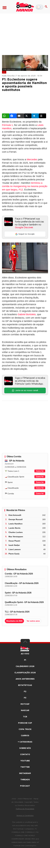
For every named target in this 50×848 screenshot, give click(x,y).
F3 (25, 698)
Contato (25, 754)
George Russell (16, 519)
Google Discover (24, 227)
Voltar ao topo (25, 642)
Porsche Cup (25, 723)
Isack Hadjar (14, 545)
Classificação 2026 (25, 673)
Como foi (40, 471)
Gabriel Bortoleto (27, 314)
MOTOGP (25, 704)
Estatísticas (25, 685)
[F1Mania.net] (25, 6)
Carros (25, 736)
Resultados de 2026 (14, 621)
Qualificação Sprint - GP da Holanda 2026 (24, 602)
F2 (25, 692)
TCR (25, 717)
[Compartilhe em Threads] (42, 115)
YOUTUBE (25, 761)
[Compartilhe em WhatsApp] (5, 115)
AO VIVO (25, 654)
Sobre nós (25, 748)
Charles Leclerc (16, 532)
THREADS (25, 780)
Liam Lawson (15, 549)
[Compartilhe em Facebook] (13, 115)
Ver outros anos (33, 621)
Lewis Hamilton (16, 524)
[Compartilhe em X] (27, 115)
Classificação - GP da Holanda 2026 (21, 583)
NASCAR (25, 710)
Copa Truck (25, 729)
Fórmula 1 (7, 125)
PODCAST (25, 786)
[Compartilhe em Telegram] (35, 115)
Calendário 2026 (25, 666)
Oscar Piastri (14, 541)
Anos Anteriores (25, 679)
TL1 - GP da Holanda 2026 (17, 612)
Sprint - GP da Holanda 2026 (18, 593)
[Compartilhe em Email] (20, 115)
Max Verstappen (16, 536)
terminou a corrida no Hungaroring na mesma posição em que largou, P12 (24, 186)
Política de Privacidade (25, 809)
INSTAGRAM (25, 773)
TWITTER (25, 767)
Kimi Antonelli (15, 515)
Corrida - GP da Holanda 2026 (19, 574)
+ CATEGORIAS (25, 742)
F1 (4, 72)
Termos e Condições (25, 815)
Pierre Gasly (14, 554)
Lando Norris (14, 528)
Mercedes (32, 159)
